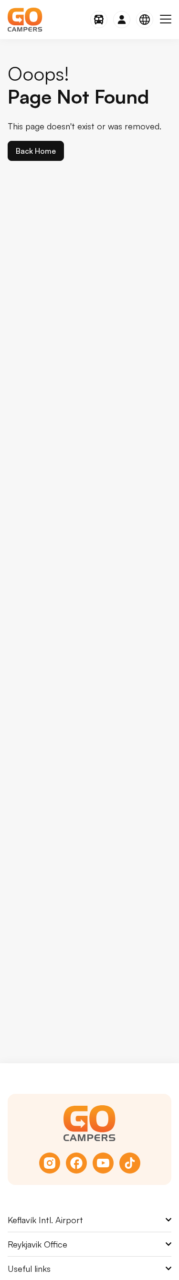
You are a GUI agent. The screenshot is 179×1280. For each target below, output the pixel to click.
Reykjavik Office (37, 1244)
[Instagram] (49, 1163)
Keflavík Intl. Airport (45, 1220)
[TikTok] (129, 1163)
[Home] (25, 20)
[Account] (121, 19)
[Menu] (165, 19)
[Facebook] (76, 1163)
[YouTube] (103, 1163)
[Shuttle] (98, 19)
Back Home (36, 151)
